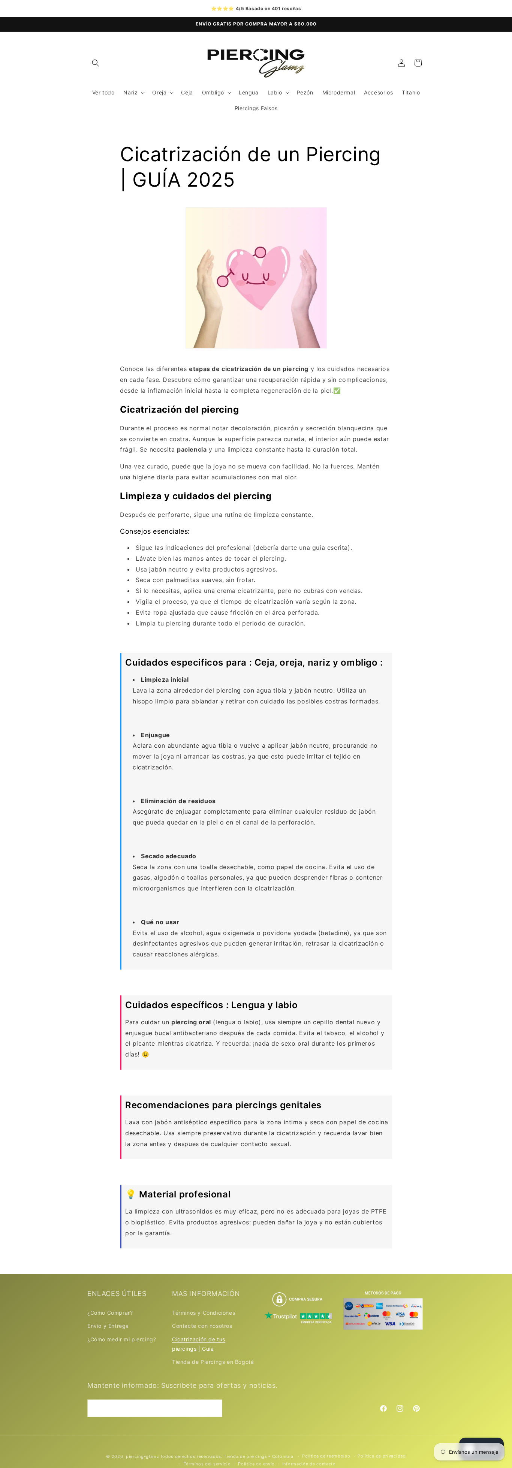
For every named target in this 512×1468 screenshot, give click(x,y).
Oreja (159, 92)
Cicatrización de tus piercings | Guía (198, 1343)
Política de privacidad (382, 1456)
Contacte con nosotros (202, 1326)
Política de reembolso (326, 1456)
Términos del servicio (207, 1464)
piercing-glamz (142, 1456)
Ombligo (213, 92)
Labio (275, 92)
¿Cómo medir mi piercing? (121, 1339)
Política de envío (256, 1464)
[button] (95, 63)
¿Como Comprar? (110, 1312)
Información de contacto (309, 1464)
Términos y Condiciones (203, 1312)
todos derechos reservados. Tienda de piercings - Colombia (228, 1456)
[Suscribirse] (213, 1408)
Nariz (130, 92)
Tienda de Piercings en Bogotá (213, 1362)
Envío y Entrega (108, 1326)
